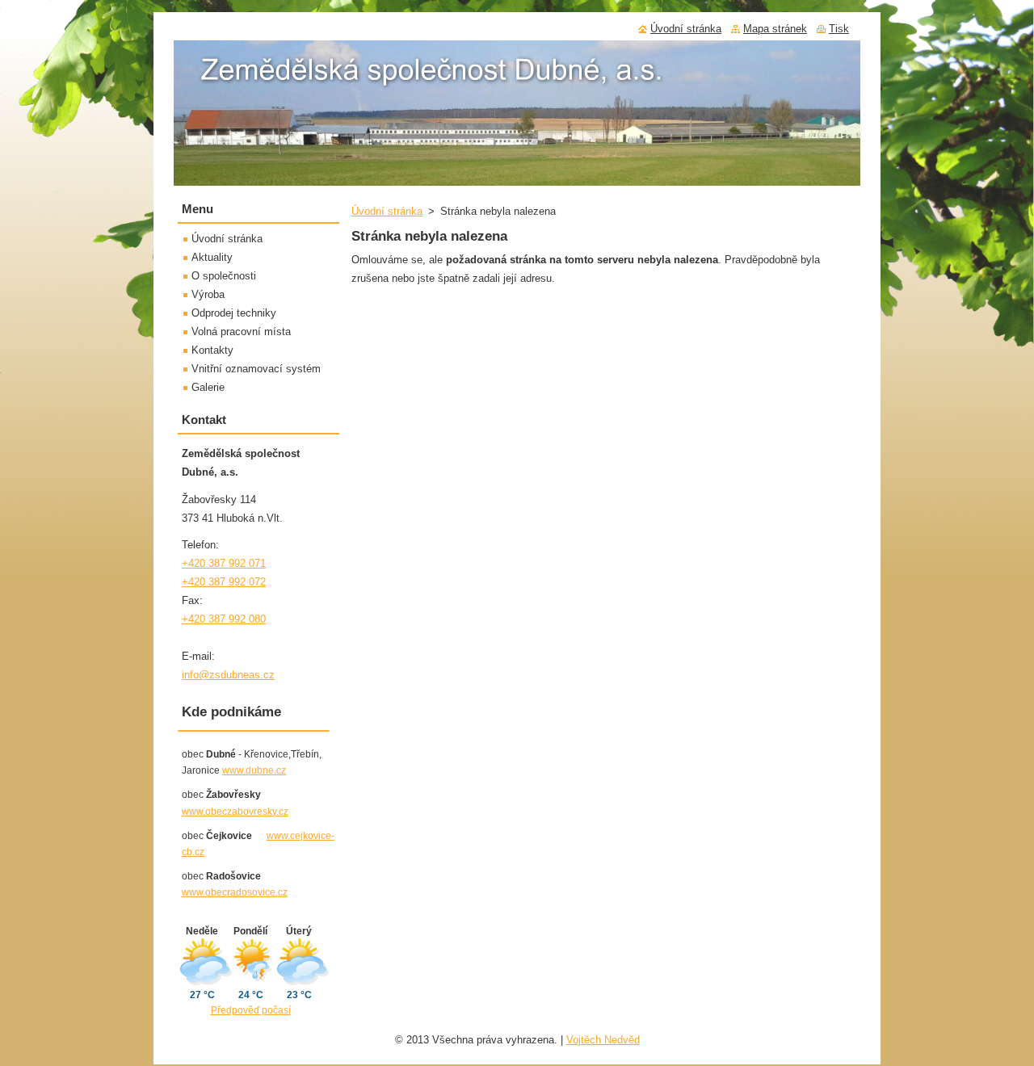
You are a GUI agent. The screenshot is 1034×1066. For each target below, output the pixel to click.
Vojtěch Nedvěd (603, 1040)
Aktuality (212, 257)
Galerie (208, 387)
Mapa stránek (775, 29)
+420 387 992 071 (224, 563)
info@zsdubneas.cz (228, 675)
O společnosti (223, 276)
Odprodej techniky (233, 313)
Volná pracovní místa (241, 331)
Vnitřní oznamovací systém (256, 369)
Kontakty (212, 350)
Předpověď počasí (251, 1010)
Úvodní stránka (386, 211)
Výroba (208, 294)
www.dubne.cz (254, 770)
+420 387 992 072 (224, 582)
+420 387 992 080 (224, 619)
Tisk (839, 29)
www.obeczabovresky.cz (235, 811)
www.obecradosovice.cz (235, 892)
